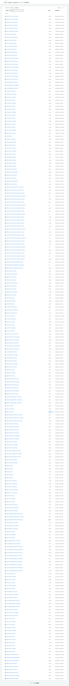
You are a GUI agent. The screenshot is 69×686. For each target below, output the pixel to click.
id (19, 2)
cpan (5, 2)
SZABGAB (26, 2)
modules (10, 2)
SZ (22, 2)
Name (7, 10)
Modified (57, 10)
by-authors (15, 2)
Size (49, 10)
